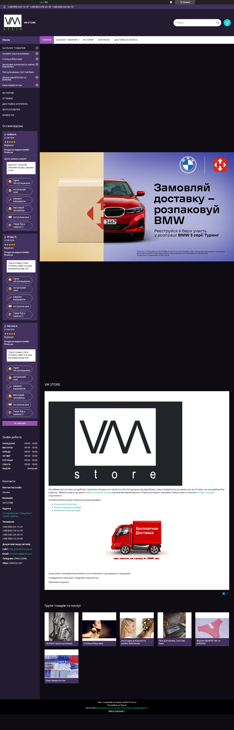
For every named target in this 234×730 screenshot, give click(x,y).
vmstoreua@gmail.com (20, 553)
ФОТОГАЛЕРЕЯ (11, 109)
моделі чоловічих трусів (97, 492)
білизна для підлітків (65, 504)
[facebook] (223, 594)
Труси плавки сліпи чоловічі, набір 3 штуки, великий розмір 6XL (20, 355)
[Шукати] (217, 22)
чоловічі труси (204, 492)
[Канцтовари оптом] (61, 666)
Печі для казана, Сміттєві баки (18, 72)
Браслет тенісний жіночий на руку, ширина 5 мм (21, 168)
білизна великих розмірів (67, 510)
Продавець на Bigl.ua (117, 705)
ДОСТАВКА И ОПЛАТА (125, 40)
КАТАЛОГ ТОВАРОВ (66, 40)
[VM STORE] (12, 22)
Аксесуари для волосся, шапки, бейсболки (18, 65)
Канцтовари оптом (12, 85)
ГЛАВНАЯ (47, 40)
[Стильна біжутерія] (99, 629)
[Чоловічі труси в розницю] (61, 629)
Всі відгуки (20, 423)
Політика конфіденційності (135, 708)
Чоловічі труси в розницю (15, 53)
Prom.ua (132, 702)
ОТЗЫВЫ (7, 98)
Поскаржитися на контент (109, 708)
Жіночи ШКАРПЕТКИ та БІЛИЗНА (14, 78)
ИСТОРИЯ (88, 40)
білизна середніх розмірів (67, 507)
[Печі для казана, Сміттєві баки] (174, 629)
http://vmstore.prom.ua (20, 549)
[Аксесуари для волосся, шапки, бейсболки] (137, 629)
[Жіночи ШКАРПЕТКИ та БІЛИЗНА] (212, 629)
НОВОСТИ (8, 115)
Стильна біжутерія (12, 59)
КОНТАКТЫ (104, 40)
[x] (227, 594)
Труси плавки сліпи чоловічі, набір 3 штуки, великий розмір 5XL (20, 266)
